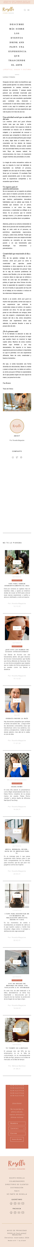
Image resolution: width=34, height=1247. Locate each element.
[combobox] (17, 1128)
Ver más (17, 562)
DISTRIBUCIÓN (17, 1188)
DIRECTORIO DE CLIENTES (17, 1184)
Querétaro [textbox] (14, 1128)
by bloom (22, 1240)
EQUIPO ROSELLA (17, 1178)
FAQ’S (17, 1191)
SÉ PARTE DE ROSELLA (17, 1194)
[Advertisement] (17, 482)
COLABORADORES (17, 1181)
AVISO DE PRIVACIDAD (17, 1230)
